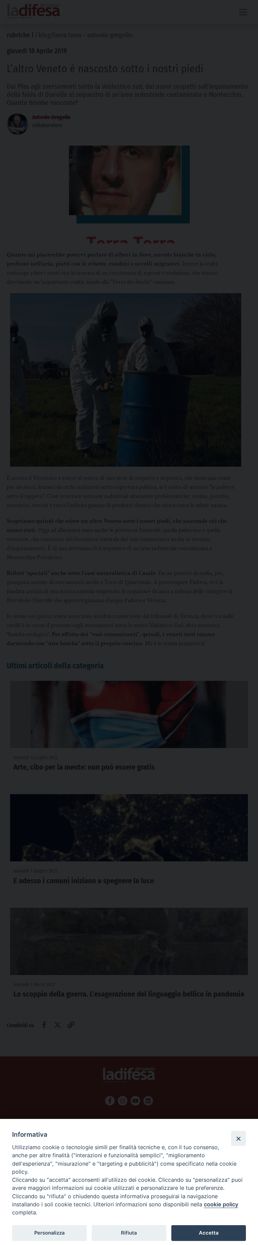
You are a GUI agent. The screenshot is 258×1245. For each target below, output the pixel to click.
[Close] (238, 1138)
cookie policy (221, 1204)
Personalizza (49, 1233)
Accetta (208, 1233)
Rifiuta (129, 1233)
